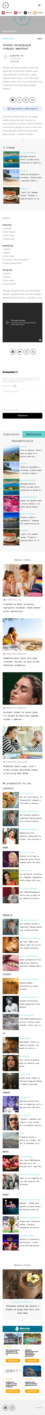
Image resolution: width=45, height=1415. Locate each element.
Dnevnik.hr (9, 12)
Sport (29, 12)
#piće (39, 39)
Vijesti (19, 12)
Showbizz (40, 12)
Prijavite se (22, 416)
